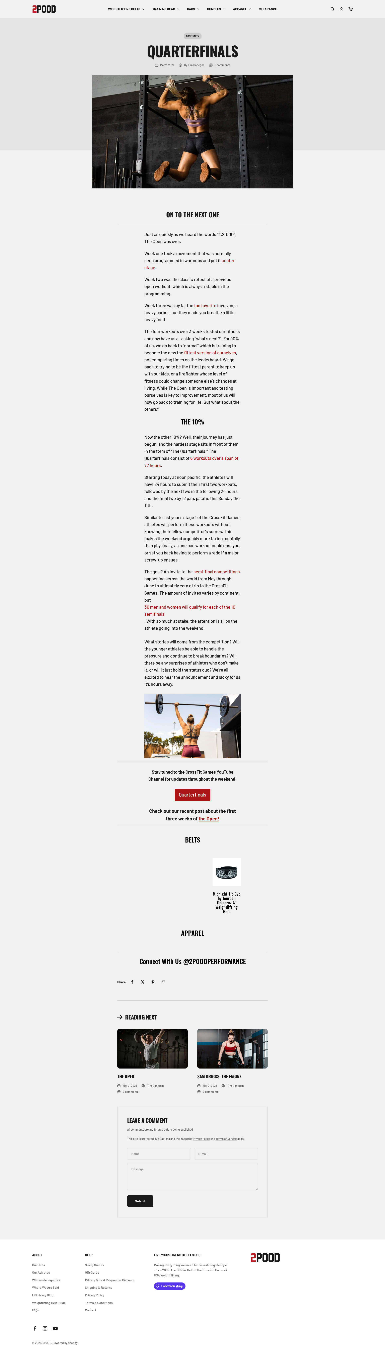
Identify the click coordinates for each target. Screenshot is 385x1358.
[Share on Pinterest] (153, 982)
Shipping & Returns (98, 1287)
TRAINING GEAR (163, 9)
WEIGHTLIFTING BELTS (124, 9)
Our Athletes (41, 1272)
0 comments (222, 65)
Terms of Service (226, 1138)
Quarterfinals (192, 795)
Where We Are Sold (45, 1287)
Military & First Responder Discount (110, 1280)
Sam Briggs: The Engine (219, 1076)
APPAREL (240, 9)
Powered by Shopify (65, 1343)
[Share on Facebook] (132, 982)
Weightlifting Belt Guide (49, 1303)
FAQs (35, 1310)
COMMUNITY (192, 36)
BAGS (191, 9)
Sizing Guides (94, 1265)
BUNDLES (214, 9)
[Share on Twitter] (143, 982)
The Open (125, 1076)
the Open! (209, 818)
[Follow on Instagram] (45, 1328)
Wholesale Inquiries (46, 1280)
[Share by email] (163, 982)
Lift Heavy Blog (42, 1295)
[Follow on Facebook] (34, 1328)
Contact (90, 1310)
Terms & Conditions (99, 1303)
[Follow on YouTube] (55, 1328)
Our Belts (38, 1265)
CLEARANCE (268, 9)
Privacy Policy (201, 1138)
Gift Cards (92, 1272)
